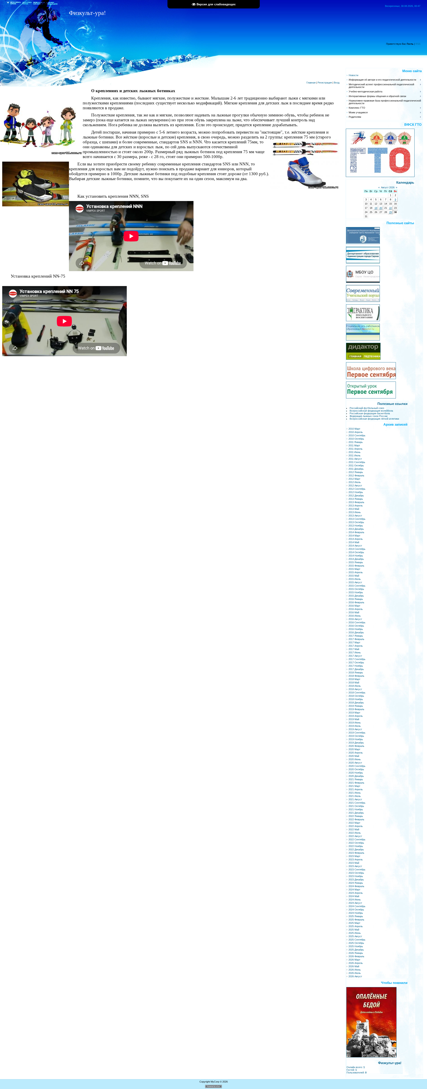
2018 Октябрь (356, 696)
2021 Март (354, 786)
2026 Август (355, 976)
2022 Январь (355, 816)
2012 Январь (355, 472)
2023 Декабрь (356, 879)
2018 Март (354, 679)
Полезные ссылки (392, 404)
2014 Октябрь (356, 552)
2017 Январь (355, 635)
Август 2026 (388, 187)
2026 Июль (354, 973)
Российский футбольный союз (367, 408)
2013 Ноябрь (355, 525)
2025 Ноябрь (355, 946)
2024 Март (354, 889)
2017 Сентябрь (356, 659)
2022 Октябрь (356, 842)
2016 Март (354, 605)
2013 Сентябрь (356, 519)
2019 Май (353, 719)
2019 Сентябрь (356, 732)
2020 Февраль (356, 746)
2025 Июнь (354, 933)
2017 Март (354, 642)
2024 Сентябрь (356, 906)
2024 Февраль (356, 886)
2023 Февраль (356, 852)
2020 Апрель (355, 752)
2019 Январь (355, 706)
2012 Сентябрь (356, 489)
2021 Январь (355, 779)
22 (390, 208)
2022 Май (353, 829)
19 (376, 208)
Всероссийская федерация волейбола (371, 410)
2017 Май (353, 649)
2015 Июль (354, 579)
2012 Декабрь (356, 495)
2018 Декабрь (356, 702)
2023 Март (354, 856)
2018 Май (353, 682)
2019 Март (354, 712)
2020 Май (353, 756)
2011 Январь (355, 442)
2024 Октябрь (356, 909)
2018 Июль (354, 686)
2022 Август (355, 836)
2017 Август (355, 655)
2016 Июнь (354, 615)
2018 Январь (355, 672)
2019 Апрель (355, 716)
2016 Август (355, 619)
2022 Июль (354, 832)
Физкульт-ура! (389, 1063)
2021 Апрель (355, 789)
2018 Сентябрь (356, 692)
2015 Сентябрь (356, 585)
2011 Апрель (355, 448)
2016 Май (353, 612)
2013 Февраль (356, 502)
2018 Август (355, 689)
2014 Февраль (356, 532)
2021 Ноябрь (355, 809)
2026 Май (353, 966)
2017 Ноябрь (355, 665)
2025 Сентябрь (356, 939)
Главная (311, 82)
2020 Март (354, 749)
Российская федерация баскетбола (370, 413)
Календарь (405, 182)
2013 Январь (355, 499)
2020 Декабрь (356, 776)
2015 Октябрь (356, 589)
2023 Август (355, 866)
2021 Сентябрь (356, 802)
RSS (417, 44)
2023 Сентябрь (356, 869)
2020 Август (355, 762)
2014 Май (353, 542)
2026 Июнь (354, 969)
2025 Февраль (356, 919)
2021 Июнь (354, 792)
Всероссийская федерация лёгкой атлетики (374, 418)
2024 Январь (355, 883)
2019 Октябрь (356, 736)
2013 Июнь (354, 512)
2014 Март (354, 535)
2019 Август (355, 729)
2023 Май (353, 862)
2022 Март (354, 822)
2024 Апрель (355, 893)
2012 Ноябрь (355, 492)
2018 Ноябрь (355, 699)
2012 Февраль (356, 475)
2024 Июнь (354, 899)
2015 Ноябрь (355, 592)
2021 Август (355, 799)
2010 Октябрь (356, 438)
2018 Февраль (356, 676)
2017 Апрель (355, 645)
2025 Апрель (355, 926)
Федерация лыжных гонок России (368, 416)
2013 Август (355, 515)
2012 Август (355, 485)
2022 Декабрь (356, 849)
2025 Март (354, 923)
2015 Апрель (355, 572)
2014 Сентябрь (356, 549)
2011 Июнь (354, 452)
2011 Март (354, 445)
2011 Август (355, 458)
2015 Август (355, 582)
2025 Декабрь (356, 949)
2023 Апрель (355, 859)
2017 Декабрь (356, 669)
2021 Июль (354, 796)
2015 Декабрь (356, 595)
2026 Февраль (356, 956)
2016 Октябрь (356, 625)
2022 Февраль (356, 819)
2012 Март (354, 478)
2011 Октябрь (356, 465)
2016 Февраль (356, 602)
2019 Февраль (356, 709)
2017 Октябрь (356, 662)
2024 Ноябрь (355, 913)
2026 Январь (355, 953)
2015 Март (354, 569)
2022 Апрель (355, 826)
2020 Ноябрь (355, 772)
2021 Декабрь (356, 812)
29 (390, 212)
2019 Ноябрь (355, 739)
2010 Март (354, 428)
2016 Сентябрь (356, 622)
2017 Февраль (356, 639)
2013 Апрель (355, 505)
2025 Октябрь (356, 943)
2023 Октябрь (356, 873)
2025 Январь (355, 916)
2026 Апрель (355, 963)
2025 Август (355, 936)
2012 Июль (354, 482)
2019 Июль (354, 726)
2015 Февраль (356, 565)
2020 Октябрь (356, 769)
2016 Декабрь (356, 632)
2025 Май (353, 929)
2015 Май (353, 575)
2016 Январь (355, 599)
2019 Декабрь (356, 742)
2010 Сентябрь (356, 435)
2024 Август (355, 903)
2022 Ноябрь (355, 846)
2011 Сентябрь (356, 462)
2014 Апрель (355, 539)
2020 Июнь (354, 759)
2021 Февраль (356, 782)
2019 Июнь (354, 722)
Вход (336, 82)
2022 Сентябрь (356, 839)
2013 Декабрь (356, 529)
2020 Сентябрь (356, 766)
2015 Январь (355, 562)
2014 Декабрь (356, 559)
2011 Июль (354, 455)
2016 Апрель (355, 609)
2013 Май (353, 509)
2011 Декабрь (356, 468)
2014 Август (355, 545)
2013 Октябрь (356, 522)
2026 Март (354, 959)
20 (380, 208)
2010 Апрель (355, 432)
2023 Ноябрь (355, 876)
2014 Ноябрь (355, 555)
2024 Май (353, 896)
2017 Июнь (354, 652)
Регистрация (325, 82)
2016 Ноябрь (355, 629)
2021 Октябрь (356, 806)
